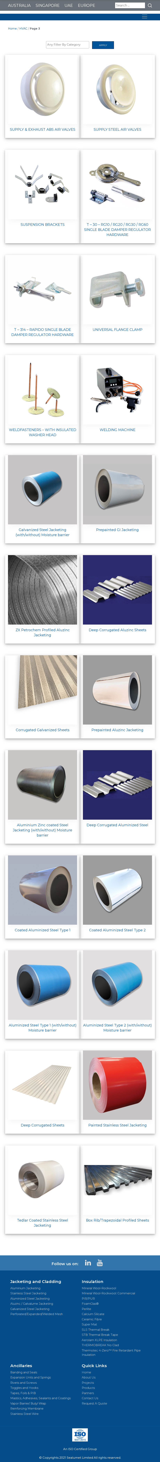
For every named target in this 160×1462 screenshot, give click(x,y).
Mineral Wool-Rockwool (99, 1288)
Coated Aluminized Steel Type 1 (42, 930)
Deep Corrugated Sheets (42, 1125)
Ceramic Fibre (92, 1319)
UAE (69, 5)
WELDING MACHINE (117, 430)
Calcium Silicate (93, 1314)
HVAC (23, 28)
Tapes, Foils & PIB (23, 1393)
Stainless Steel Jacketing (28, 1293)
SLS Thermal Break (95, 1329)
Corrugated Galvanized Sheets (42, 730)
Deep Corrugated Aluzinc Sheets (117, 630)
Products (88, 1388)
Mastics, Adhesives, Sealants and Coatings (40, 1398)
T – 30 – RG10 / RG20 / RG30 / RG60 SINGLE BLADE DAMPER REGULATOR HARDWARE (117, 229)
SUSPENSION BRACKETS (43, 224)
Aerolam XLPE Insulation (99, 1340)
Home (12, 28)
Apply (103, 45)
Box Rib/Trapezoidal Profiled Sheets (117, 1220)
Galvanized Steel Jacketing (29, 1309)
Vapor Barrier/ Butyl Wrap (28, 1403)
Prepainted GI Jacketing (117, 530)
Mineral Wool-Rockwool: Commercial (108, 1293)
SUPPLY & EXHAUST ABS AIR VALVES (42, 129)
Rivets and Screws (23, 1383)
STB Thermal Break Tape (100, 1335)
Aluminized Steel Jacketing (30, 1298)
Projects (88, 1383)
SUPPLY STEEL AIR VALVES (117, 129)
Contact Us (90, 1398)
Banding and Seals (23, 1372)
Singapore (48, 5)
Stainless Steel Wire (24, 1414)
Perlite (86, 1309)
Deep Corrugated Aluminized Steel (117, 825)
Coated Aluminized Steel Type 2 (117, 930)
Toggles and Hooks (24, 1388)
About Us (88, 1377)
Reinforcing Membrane (27, 1408)
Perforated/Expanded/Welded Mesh (36, 1314)
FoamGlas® (90, 1303)
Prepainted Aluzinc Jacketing (117, 730)
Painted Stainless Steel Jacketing (117, 1125)
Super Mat (89, 1324)
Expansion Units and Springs (30, 1377)
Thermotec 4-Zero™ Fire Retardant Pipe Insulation (111, 1353)
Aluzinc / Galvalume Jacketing (31, 1303)
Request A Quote (94, 1403)
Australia (19, 5)
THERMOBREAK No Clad (100, 1345)
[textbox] (68, 44)
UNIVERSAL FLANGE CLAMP (117, 330)
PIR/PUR (88, 1298)
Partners (88, 1393)
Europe (86, 5)
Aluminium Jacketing (25, 1288)
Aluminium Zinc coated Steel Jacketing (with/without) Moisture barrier (42, 830)
